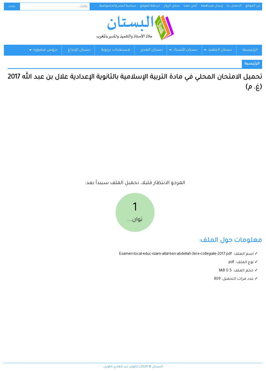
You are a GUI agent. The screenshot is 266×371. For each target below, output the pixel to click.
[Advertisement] (135, 137)
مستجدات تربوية (115, 50)
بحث (11, 6)
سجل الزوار (172, 6)
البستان (135, 28)
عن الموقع (253, 6)
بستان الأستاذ (185, 50)
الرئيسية (250, 50)
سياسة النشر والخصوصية (117, 6)
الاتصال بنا (234, 6)
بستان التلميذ (220, 50)
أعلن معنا (190, 6)
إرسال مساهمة (212, 6)
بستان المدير (152, 50)
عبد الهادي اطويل (115, 367)
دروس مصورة (45, 50)
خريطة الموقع (150, 6)
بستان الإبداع (79, 50)
